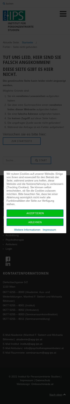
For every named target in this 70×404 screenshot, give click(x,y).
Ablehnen (35, 222)
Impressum (49, 229)
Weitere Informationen (27, 229)
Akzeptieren (35, 213)
